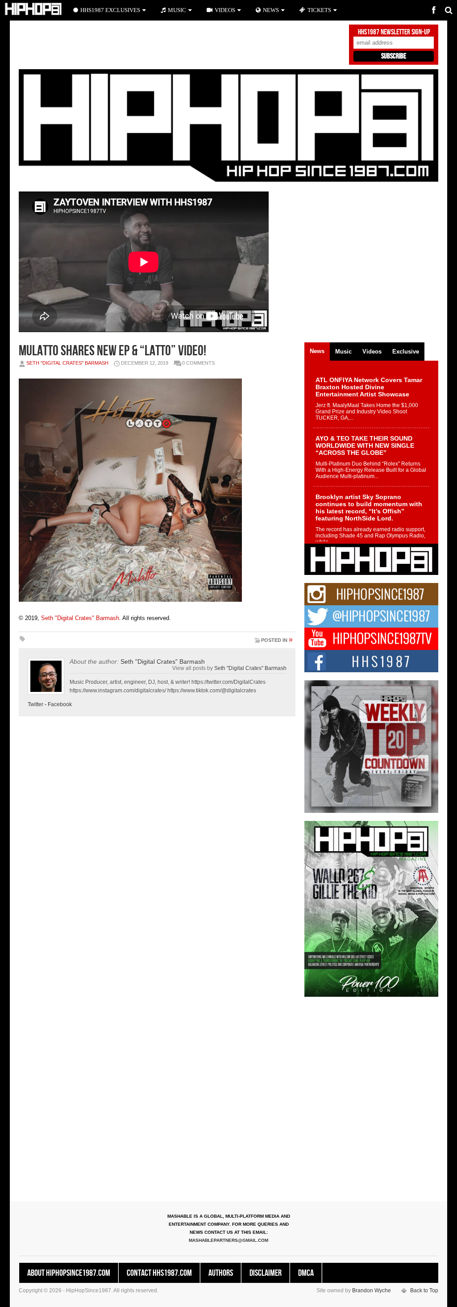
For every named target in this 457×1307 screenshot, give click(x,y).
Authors (220, 1273)
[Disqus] (157, 847)
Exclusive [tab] (405, 351)
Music (177, 10)
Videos (225, 10)
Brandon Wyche (371, 1290)
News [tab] (317, 351)
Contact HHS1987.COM (159, 1273)
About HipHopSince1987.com (68, 1273)
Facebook (60, 704)
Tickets (319, 10)
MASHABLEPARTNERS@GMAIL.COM (228, 1240)
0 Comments (198, 363)
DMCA (306, 1273)
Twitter (35, 704)
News (271, 10)
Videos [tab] (372, 351)
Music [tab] (343, 351)
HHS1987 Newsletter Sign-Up (394, 32)
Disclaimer (265, 1273)
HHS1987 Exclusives (110, 10)
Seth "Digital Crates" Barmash (67, 363)
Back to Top (424, 1290)
